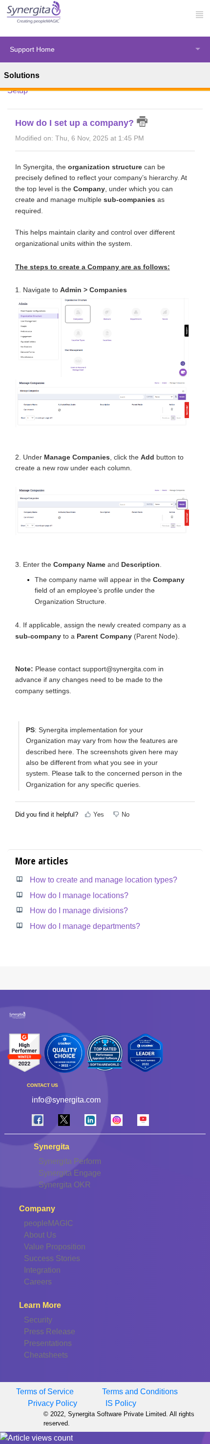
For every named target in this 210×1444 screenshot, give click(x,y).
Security (38, 1320)
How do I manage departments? (85, 926)
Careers (38, 1282)
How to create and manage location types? (103, 880)
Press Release (49, 1331)
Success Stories (52, 1258)
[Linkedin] (90, 1120)
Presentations (48, 1343)
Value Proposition (54, 1247)
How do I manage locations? (79, 895)
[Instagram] (116, 1120)
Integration (42, 1270)
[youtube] (143, 1120)
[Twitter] (64, 1120)
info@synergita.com (66, 1100)
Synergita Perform (70, 1161)
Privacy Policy (52, 1403)
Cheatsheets (46, 1355)
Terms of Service (45, 1391)
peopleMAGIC (48, 1223)
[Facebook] (37, 1120)
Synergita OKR (65, 1185)
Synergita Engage (70, 1173)
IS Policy (120, 1403)
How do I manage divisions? (79, 910)
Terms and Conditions (140, 1391)
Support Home (32, 49)
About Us (40, 1235)
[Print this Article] (142, 121)
